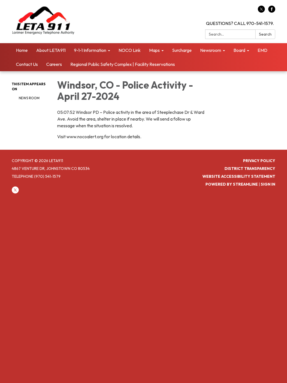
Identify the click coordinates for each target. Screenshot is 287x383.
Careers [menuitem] (54, 64)
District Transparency (249, 168)
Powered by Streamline (231, 184)
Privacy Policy (259, 160)
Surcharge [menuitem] (182, 50)
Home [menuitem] (22, 50)
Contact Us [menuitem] (27, 64)
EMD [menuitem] (262, 50)
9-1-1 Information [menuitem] (90, 50)
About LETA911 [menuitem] (51, 50)
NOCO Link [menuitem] (130, 50)
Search (265, 34)
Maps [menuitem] (154, 50)
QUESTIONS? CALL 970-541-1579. (240, 23)
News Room (29, 98)
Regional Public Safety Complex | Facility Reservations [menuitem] (122, 64)
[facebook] (271, 11)
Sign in (268, 184)
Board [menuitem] (239, 50)
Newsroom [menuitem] (210, 50)
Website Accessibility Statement (238, 176)
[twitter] (261, 11)
